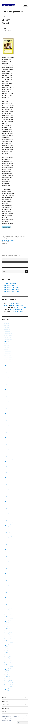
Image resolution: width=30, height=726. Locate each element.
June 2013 (6, 601)
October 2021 (7, 409)
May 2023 (6, 371)
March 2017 (7, 511)
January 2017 (7, 515)
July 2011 (6, 647)
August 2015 (7, 549)
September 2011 (8, 643)
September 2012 (8, 619)
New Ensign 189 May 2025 (11, 289)
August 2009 (7, 689)
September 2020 (8, 435)
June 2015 (6, 553)
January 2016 (7, 539)
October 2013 (7, 593)
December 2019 (8, 453)
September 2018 (8, 475)
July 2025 (6, 323)
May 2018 (6, 483)
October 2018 (7, 473)
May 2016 (6, 531)
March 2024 (7, 351)
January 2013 (7, 611)
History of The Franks (7, 240)
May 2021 (6, 419)
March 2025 (7, 331)
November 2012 (8, 615)
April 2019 (7, 467)
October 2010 (7, 665)
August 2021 (7, 413)
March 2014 (7, 583)
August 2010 (7, 669)
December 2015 (8, 541)
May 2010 (6, 675)
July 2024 (6, 343)
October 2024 (8, 337)
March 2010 (7, 679)
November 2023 (8, 359)
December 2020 (8, 429)
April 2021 (7, 421)
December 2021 (8, 405)
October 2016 (7, 521)
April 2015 (7, 557)
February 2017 (8, 513)
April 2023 (7, 373)
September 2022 (8, 387)
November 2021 (8, 407)
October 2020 (8, 433)
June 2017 (6, 505)
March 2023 (7, 375)
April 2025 (7, 329)
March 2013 (7, 607)
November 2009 (8, 685)
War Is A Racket (6, 235)
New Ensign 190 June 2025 (11, 287)
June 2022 (6, 393)
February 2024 (8, 353)
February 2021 (8, 425)
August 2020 (7, 437)
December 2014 (8, 565)
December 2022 (8, 381)
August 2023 (7, 365)
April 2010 (7, 677)
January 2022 (7, 403)
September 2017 (8, 499)
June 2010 (6, 673)
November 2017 (8, 495)
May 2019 (6, 465)
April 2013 (7, 605)
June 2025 (6, 325)
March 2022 (7, 399)
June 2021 (6, 417)
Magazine (5, 701)
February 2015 (8, 561)
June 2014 (6, 577)
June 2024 (6, 345)
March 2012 (7, 631)
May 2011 (6, 651)
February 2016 (8, 537)
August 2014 (7, 573)
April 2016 (7, 533)
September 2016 (8, 523)
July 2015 (6, 551)
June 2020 (7, 441)
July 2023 (6, 367)
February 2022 (8, 401)
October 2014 (7, 569)
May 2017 (6, 507)
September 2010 (8, 667)
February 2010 (8, 681)
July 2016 (6, 527)
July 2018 (6, 479)
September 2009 (8, 687)
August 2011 (7, 645)
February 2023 (8, 377)
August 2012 (7, 621)
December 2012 (8, 613)
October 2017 (7, 497)
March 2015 (7, 559)
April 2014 (7, 581)
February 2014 (8, 585)
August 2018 (7, 477)
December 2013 (8, 589)
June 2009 (7, 691)
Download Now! (6, 227)
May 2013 (6, 603)
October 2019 (7, 457)
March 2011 (7, 655)
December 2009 (8, 683)
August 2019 (7, 461)
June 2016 (6, 529)
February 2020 (8, 449)
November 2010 (8, 663)
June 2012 (6, 625)
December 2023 (8, 357)
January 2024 (7, 355)
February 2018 (8, 489)
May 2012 (6, 627)
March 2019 (7, 469)
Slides (4, 711)
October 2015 (7, 545)
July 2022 (6, 391)
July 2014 (6, 575)
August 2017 (7, 501)
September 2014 (8, 571)
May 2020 (6, 443)
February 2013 (8, 609)
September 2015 (8, 547)
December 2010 (8, 661)
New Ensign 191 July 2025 (11, 285)
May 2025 (6, 327)
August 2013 (7, 597)
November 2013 (8, 591)
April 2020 (7, 445)
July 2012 (6, 623)
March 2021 (7, 423)
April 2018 (7, 485)
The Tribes (5, 704)
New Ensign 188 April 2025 (11, 291)
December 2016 (8, 517)
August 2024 (7, 341)
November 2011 (8, 639)
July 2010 (6, 671)
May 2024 (6, 347)
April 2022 (7, 397)
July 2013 (6, 599)
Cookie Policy (8, 720)
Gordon (6, 305)
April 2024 (7, 349)
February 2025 (8, 333)
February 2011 (8, 657)
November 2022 (8, 383)
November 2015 (8, 543)
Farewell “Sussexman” (10, 283)
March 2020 (7, 447)
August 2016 (7, 525)
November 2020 (8, 431)
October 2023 (7, 361)
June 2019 (6, 463)
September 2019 (8, 459)
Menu (25, 5)
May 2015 (6, 555)
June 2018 (6, 481)
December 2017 (8, 493)
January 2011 (7, 659)
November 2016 (8, 519)
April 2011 (6, 653)
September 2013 (8, 595)
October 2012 (7, 617)
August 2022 (7, 389)
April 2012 (7, 629)
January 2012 (7, 635)
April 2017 (7, 509)
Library (4, 697)
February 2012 (8, 633)
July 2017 (6, 503)
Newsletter (5, 708)
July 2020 (6, 439)
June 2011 (6, 649)
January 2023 (7, 379)
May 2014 (6, 579)
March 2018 (7, 487)
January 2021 (7, 427)
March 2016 (7, 535)
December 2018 (8, 471)
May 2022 (6, 395)
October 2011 (7, 641)
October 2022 (7, 385)
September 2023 (8, 363)
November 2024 (8, 335)
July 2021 (6, 415)
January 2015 (7, 563)
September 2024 (8, 339)
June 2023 (6, 369)
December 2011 (8, 637)
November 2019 (8, 455)
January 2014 (7, 587)
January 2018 (7, 491)
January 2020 (8, 451)
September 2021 (8, 411)
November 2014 (8, 567)
